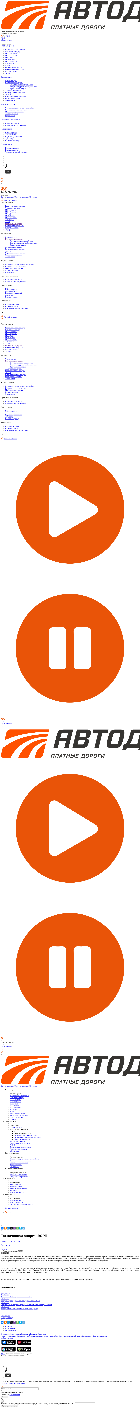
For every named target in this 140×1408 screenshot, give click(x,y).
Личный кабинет (11, 114)
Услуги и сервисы (8, 104)
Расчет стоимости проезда (15, 50)
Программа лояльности (10, 119)
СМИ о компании (11, 1328)
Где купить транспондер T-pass (21, 85)
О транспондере (11, 81)
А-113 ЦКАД (10, 63)
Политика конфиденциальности (13, 1383)
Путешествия (6, 129)
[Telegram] (6, 156)
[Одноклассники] (5, 1228)
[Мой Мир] (8, 1228)
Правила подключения (13, 123)
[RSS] (1, 1230)
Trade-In (8, 94)
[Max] (6, 168)
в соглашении (15, 1395)
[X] (11, 1228)
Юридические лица (21, 197)
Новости (8, 1326)
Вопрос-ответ (87, 1336)
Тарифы (8, 73)
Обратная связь (6, 40)
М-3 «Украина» (11, 55)
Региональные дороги (13, 67)
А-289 (7, 65)
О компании (5, 1334)
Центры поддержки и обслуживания (23, 87)
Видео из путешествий (13, 137)
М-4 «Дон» (9, 57)
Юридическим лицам (18, 89)
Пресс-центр (42, 1334)
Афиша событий (11, 135)
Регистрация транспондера (15, 92)
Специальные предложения (15, 125)
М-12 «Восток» (11, 61)
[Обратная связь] (8, 174)
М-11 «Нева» (10, 59)
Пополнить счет (23, 1336)
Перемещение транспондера (15, 96)
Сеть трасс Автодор (12, 51)
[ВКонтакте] (6, 158)
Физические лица (7, 197)
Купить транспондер (8, 1336)
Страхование (10, 116)
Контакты (34, 1334)
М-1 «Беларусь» (11, 53)
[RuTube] (6, 160)
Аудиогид (9, 138)
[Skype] (20, 1228)
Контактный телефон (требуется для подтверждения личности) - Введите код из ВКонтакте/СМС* (38, 1403)
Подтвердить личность (9, 1406)
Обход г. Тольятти (11, 71)
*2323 (8, 36)
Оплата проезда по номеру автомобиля (19, 108)
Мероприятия (15, 1334)
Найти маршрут (11, 133)
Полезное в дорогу (12, 140)
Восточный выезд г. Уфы (14, 69)
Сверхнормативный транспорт (16, 152)
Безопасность (6, 144)
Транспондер (6, 77)
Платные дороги (7, 46)
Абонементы (10, 100)
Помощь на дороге (12, 148)
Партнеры (33, 197)
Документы (25, 1334)
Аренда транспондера (13, 90)
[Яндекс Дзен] (6, 162)
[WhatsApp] (17, 1228)
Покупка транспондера (14, 83)
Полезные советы (11, 150)
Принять (4, 1397)
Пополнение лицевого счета (15, 110)
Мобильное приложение (14, 112)
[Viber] (14, 1228)
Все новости (5, 1293)
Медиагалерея (10, 1330)
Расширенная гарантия (13, 98)
